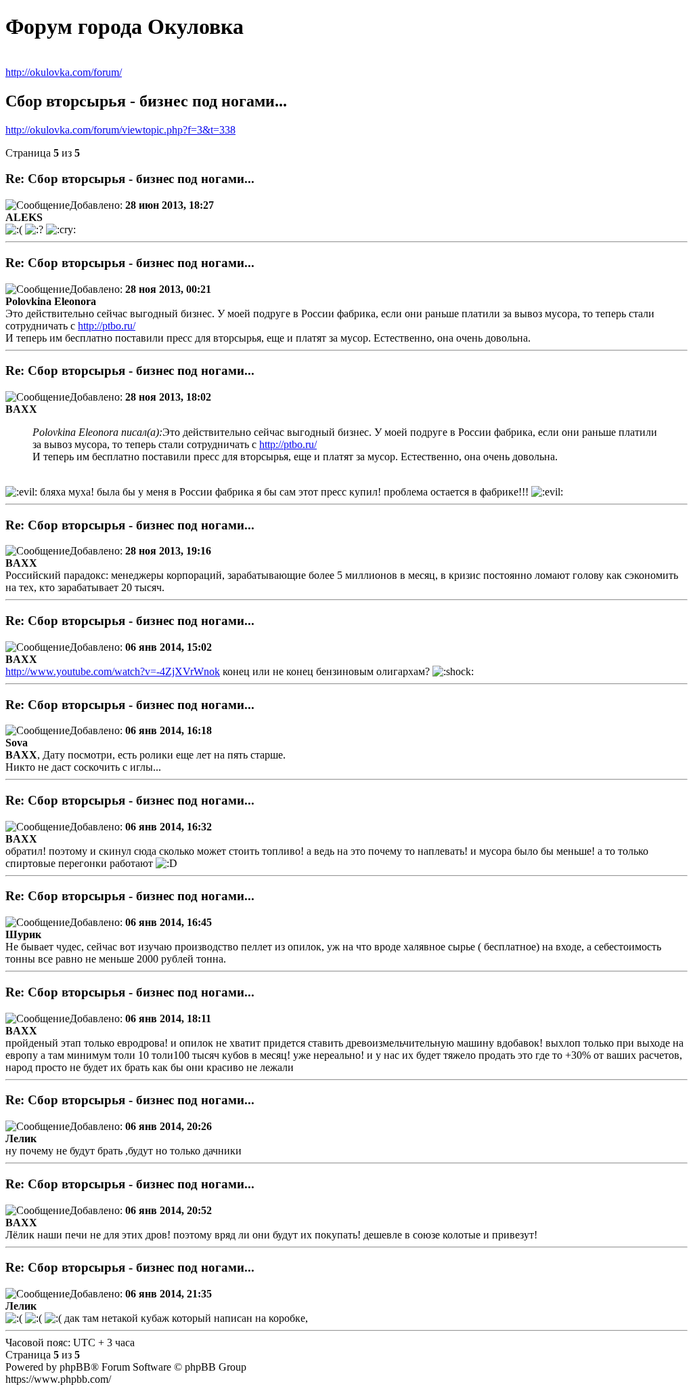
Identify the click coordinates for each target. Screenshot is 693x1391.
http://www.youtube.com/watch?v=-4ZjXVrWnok (112, 671)
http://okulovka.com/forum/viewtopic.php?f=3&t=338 (120, 130)
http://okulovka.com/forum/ (63, 72)
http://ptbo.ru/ (106, 325)
